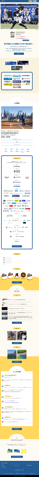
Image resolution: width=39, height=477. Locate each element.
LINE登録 (21, 38)
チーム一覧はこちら (16, 282)
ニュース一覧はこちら (17, 322)
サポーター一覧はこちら (17, 246)
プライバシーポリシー (17, 465)
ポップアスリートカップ (7, 257)
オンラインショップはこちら (16, 456)
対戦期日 (17, 141)
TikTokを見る (16, 361)
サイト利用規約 (3, 467)
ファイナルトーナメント (17, 144)
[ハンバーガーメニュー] (38, 1)
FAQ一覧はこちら (17, 428)
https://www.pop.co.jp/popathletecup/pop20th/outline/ (12, 391)
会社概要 (2, 465)
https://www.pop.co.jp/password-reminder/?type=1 (11, 402)
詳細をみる (18, 53)
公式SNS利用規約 (28, 465)
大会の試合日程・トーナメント (17, 139)
